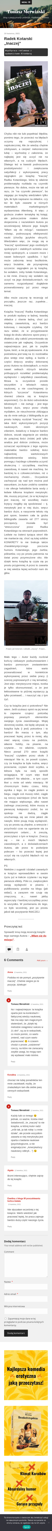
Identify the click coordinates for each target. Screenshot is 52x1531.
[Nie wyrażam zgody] (48, 1522)
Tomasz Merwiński (26, 11)
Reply (9, 991)
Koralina (11, 1075)
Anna (10, 972)
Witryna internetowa (14, 1306)
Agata (10, 1170)
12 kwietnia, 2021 (20, 972)
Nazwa (8, 1281)
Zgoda (26, 1527)
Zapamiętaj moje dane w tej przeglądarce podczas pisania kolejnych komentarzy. (24, 1322)
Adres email (11, 1294)
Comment (9, 1251)
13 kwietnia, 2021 (14, 1204)
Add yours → (42, 960)
